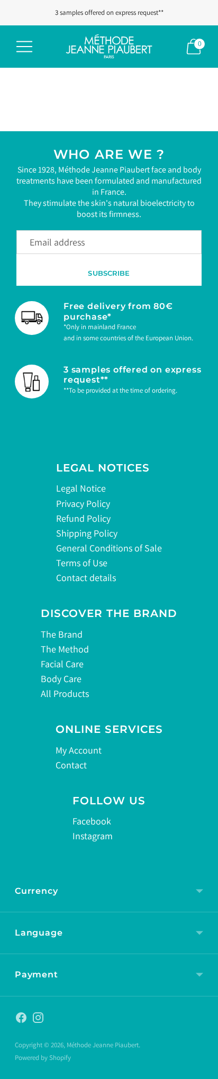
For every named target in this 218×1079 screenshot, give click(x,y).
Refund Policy (83, 518)
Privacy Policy (83, 503)
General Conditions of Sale (109, 548)
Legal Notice (81, 488)
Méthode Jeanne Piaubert (103, 1044)
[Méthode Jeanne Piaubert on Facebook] (21, 1019)
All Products (65, 693)
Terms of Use (81, 563)
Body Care (61, 679)
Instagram (92, 836)
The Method (65, 649)
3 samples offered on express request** (109, 12)
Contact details (86, 578)
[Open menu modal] (24, 46)
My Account (79, 750)
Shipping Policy (86, 533)
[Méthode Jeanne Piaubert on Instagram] (38, 1019)
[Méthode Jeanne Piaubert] (109, 46)
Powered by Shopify (43, 1057)
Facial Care (62, 664)
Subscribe (109, 273)
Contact (71, 765)
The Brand (62, 634)
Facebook (91, 821)
